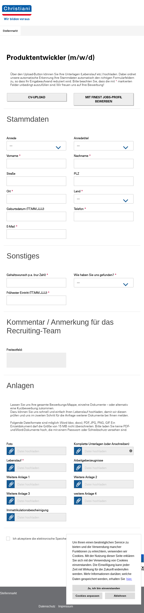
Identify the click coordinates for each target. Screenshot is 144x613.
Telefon (80, 209)
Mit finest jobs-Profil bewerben (103, 99)
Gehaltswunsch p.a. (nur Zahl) (27, 275)
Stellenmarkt (10, 30)
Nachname (82, 156)
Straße (11, 173)
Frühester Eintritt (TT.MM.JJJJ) (28, 292)
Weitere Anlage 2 (85, 477)
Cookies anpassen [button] (87, 595)
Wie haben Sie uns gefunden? (95, 275)
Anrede (11, 138)
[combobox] (36, 145)
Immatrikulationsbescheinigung (27, 510)
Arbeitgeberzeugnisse (88, 460)
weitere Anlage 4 (85, 493)
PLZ (76, 173)
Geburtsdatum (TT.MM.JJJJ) (25, 209)
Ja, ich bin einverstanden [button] (104, 588)
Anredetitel (81, 138)
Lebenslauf (15, 460)
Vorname (14, 156)
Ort (10, 191)
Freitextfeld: (14, 350)
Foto (10, 444)
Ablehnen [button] (120, 595)
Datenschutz (47, 606)
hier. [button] (129, 579)
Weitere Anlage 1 (18, 477)
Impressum (65, 606)
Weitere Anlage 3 (18, 493)
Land (78, 191)
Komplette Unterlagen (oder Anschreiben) (101, 444)
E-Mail (12, 226)
